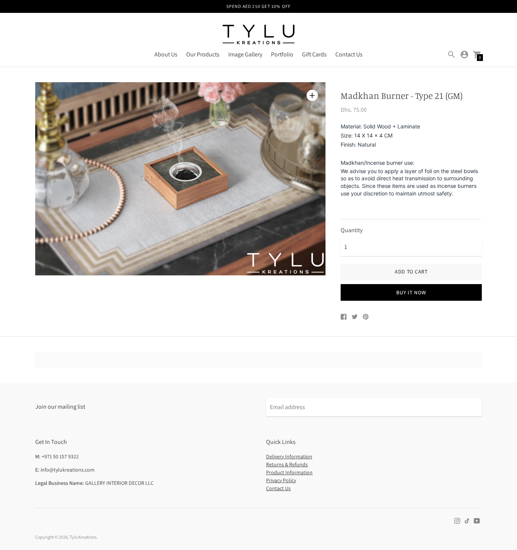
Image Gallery (245, 54)
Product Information (289, 472)
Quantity (352, 230)
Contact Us (349, 54)
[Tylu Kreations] (258, 35)
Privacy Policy (281, 480)
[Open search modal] (451, 54)
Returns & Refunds (287, 464)
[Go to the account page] (464, 54)
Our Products (203, 54)
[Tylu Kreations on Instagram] (457, 520)
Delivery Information (289, 456)
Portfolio (282, 54)
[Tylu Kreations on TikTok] (467, 520)
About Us (166, 54)
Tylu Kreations (83, 537)
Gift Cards (314, 54)
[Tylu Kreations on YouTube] (477, 520)
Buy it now (411, 292)
